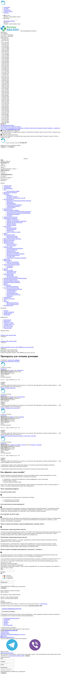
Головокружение (11, 251)
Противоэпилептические (13, 255)
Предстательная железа (13, 304)
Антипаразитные (8, 188)
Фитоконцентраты (8, 305)
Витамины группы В (12, 196)
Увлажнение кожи (11, 229)
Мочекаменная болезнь (13, 302)
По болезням (7, 314)
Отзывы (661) (7, 10)
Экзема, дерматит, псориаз (13, 232)
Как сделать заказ (8, 326)
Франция (21, 417)
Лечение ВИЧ (10, 275)
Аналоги (6, 310)
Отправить (3, 588)
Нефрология (7, 259)
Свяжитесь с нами (8, 322)
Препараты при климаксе (13, 214)
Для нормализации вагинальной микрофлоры (18, 213)
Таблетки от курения (9, 298)
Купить (2, 383)
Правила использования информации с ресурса (13, 634)
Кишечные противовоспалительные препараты (19, 200)
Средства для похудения (13, 263)
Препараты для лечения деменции (15, 253)
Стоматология (7, 297)
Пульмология (7, 285)
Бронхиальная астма (12, 236)
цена (9, 360)
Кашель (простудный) (12, 237)
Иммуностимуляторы (9, 240)
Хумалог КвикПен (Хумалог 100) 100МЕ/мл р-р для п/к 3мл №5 (17, 347)
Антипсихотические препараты (15, 248)
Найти (23, 142)
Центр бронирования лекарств (11, 618)
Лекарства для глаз (8, 241)
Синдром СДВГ (11, 256)
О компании (7, 7)
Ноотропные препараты (13, 252)
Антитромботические (12, 293)
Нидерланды (21, 396)
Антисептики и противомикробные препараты (19, 211)
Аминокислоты (8, 185)
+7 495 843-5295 (43, 603)
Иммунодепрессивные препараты (12, 238)
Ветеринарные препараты (10, 192)
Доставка (6, 8)
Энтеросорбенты (11, 207)
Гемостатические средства (13, 294)
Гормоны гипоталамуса (13, 219)
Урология (6, 301)
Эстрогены (9, 215)
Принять (28, 655)
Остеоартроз (10, 266)
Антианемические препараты (14, 289)
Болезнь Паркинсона (12, 249)
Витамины (6, 193)
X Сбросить (11, 146)
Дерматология (7, 226)
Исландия (20, 370)
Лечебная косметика (9, 243)
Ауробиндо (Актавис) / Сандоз (17, 444)
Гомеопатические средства (10, 217)
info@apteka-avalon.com (11, 630)
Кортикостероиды (11, 223)
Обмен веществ (8, 260)
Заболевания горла (11, 271)
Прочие (6, 283)
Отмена (13, 21)
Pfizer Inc (12, 417)
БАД (5, 189)
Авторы (6, 623)
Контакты (6, 12)
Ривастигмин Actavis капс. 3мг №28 (10, 361)
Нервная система (8, 247)
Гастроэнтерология (9, 199)
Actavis (11, 370)
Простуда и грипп (8, 270)
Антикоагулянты (11, 292)
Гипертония (10, 296)
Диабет (5, 233)
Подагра (6, 268)
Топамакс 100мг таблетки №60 (8, 341)
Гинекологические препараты (11, 210)
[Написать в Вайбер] (35, 650)
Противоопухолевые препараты (12, 282)
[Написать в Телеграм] (12, 650)
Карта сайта (4, 635)
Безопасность (7, 321)
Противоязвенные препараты (14, 204)
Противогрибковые (12, 228)
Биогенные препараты (12, 286)
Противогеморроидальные (10, 279)
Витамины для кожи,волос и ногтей (16, 198)
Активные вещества (9, 312)
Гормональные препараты (10, 218)
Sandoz (11, 396)
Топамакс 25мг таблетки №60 (8, 335)
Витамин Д (9, 195)
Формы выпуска (8, 313)
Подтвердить (7, 21)
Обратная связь (7, 328)
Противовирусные (8, 274)
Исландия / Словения (35, 444)
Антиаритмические (12, 290)
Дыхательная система (9, 234)
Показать (3, 146)
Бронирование (7, 319)
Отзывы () (3, 369)
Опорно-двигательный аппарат (12, 264)
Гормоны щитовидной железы (14, 222)
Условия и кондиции (9, 324)
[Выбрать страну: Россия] (1, 123)
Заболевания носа (11, 272)
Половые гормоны (11, 225)
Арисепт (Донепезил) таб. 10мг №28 (10, 408)
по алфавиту (16, 360)
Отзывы (6, 621)
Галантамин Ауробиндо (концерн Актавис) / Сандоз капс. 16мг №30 (18, 435)
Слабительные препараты (13, 206)
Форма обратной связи (8, 637)
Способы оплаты (8, 11)
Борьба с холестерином (13, 262)
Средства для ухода (12, 244)
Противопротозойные (12, 277)
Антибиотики (7, 187)
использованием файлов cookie (17, 655)
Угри (5, 300)
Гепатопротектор (8, 208)
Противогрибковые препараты (12, 281)
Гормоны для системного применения (16, 221)
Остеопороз (10, 267)
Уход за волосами (11, 245)
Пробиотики (10, 202)
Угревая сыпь (10, 230)
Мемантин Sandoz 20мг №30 (8, 388)
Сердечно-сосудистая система (11, 287)
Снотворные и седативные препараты (16, 257)
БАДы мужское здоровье (13, 191)
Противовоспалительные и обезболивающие (15, 278)
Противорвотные (11, 203)
